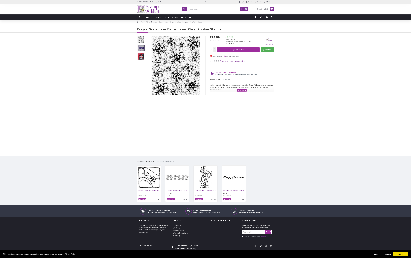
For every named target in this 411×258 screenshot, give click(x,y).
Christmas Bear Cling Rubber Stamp (206, 190)
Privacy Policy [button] (70, 254)
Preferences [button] (386, 254)
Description (215, 80)
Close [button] (376, 254)
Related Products (145, 161)
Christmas (153, 22)
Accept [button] (400, 254)
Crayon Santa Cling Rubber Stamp (149, 190)
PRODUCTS (144, 22)
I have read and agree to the (256, 236)
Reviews (226, 80)
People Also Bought (165, 161)
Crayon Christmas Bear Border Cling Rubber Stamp (178, 190)
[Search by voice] (242, 9)
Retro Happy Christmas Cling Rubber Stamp (234, 190)
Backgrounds (163, 22)
